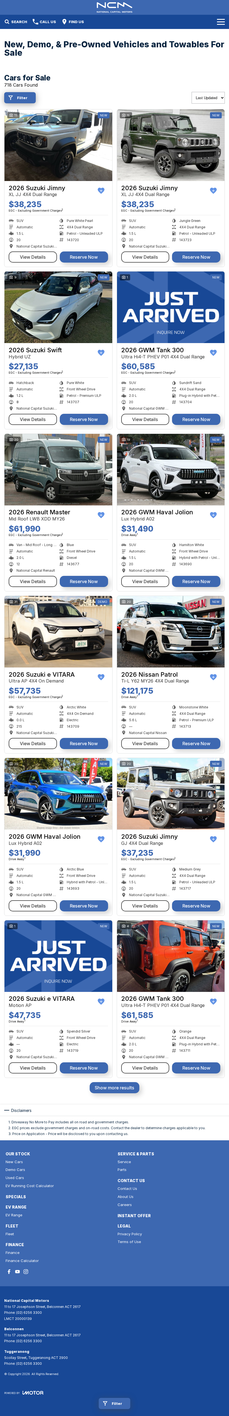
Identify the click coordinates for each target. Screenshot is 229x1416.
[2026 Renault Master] (58, 469)
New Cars (14, 1162)
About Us (125, 1196)
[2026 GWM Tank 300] (171, 307)
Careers (125, 1204)
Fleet (10, 1234)
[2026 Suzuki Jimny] (58, 145)
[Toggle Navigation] (221, 22)
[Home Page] (114, 7)
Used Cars (15, 1177)
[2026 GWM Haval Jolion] (171, 469)
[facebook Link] (9, 1271)
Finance (13, 1252)
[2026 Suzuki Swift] (58, 307)
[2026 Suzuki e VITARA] (58, 631)
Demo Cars (15, 1169)
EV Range (14, 1215)
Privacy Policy (130, 1234)
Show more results (114, 1087)
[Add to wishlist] (101, 191)
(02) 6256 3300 (29, 1312)
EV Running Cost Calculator (30, 1185)
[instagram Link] (25, 1271)
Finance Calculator (22, 1260)
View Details (33, 257)
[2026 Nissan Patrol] (171, 631)
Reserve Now (84, 257)
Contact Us (127, 1188)
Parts (122, 1169)
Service (124, 1162)
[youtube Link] (17, 1271)
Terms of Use (129, 1241)
